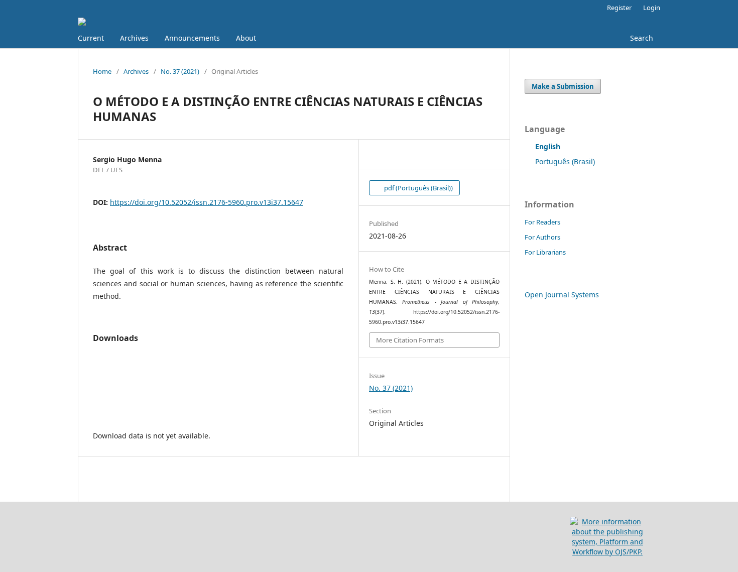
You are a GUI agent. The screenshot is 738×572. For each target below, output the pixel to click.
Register (619, 7)
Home (102, 71)
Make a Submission (563, 86)
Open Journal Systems (562, 294)
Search (640, 38)
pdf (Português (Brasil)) (418, 187)
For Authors (542, 237)
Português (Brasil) (565, 161)
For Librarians (545, 252)
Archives (134, 38)
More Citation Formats (410, 340)
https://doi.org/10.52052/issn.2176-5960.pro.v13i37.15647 (206, 202)
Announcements (192, 38)
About (246, 38)
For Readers (542, 221)
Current (91, 38)
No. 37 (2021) (180, 71)
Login (651, 7)
